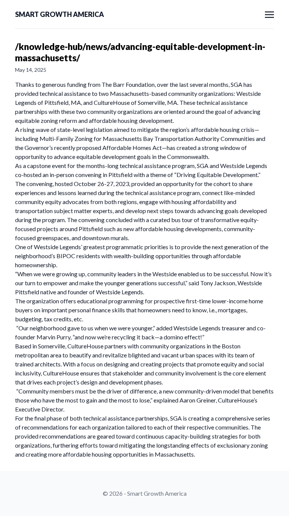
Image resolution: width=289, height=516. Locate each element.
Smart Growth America (59, 14)
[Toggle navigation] (269, 13)
